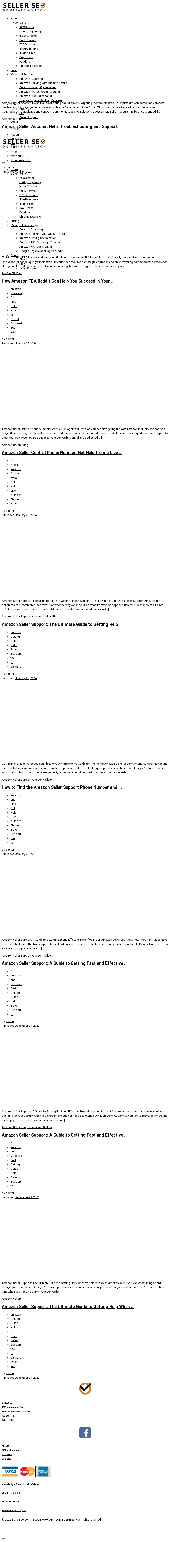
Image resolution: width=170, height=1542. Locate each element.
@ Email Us (7, 1420)
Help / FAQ (7, 1454)
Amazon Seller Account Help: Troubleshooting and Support (60, 126)
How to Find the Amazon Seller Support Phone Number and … (62, 787)
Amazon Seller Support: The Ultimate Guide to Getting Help (60, 624)
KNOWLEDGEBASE (10, 1502)
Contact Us (7, 1459)
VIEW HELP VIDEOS (11, 1493)
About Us (6, 1446)
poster (10, 167)
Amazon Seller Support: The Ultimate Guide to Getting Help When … (68, 1306)
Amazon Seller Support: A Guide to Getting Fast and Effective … (65, 963)
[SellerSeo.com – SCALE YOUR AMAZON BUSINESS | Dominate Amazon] (24, 11)
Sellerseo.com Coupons (14, 1511)
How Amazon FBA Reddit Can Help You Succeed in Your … (58, 281)
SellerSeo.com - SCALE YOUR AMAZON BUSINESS (43, 1519)
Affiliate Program (10, 1450)
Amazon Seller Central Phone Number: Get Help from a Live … (62, 452)
